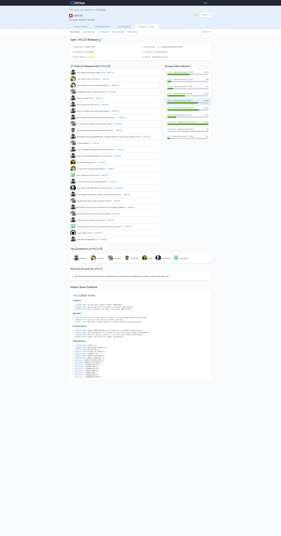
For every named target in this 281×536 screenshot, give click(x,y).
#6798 (101, 162)
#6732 (84, 307)
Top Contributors (103, 32)
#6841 (114, 85)
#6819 (115, 214)
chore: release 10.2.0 (84, 233)
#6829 (118, 130)
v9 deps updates (82, 143)
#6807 (109, 73)
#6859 (98, 98)
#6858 (102, 239)
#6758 (115, 201)
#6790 (97, 233)
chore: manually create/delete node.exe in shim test (95, 150)
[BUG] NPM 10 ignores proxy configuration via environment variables (100, 207)
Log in (206, 3)
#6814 (109, 220)
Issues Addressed (89, 32)
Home (71, 10)
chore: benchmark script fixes (87, 105)
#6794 (111, 92)
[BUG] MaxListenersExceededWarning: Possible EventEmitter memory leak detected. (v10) (108, 137)
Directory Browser (118, 32)
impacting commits (161, 57)
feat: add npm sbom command (88, 79)
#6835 (130, 207)
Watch (205, 15)
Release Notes (132, 32)
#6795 (114, 111)
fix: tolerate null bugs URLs (86, 162)
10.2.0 (76, 295)
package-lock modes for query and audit (91, 92)
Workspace (79, 360)
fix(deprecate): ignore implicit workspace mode (93, 201)
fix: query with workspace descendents (90, 169)
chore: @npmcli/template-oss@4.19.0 (90, 73)
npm (82, 10)
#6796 (119, 150)
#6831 (127, 227)
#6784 (120, 117)
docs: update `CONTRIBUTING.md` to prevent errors (94, 188)
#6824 (103, 105)
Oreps (77, 10)
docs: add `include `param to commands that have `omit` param (99, 227)
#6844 (118, 188)
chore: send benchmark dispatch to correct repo (93, 156)
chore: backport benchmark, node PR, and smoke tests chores (98, 194)
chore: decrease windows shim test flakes (91, 182)
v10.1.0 (159, 47)
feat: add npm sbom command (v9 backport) (92, 85)
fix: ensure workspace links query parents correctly (94, 130)
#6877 (126, 194)
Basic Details (75, 32)
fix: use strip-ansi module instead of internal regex (94, 124)
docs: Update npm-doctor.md (87, 175)
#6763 (145, 137)
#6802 (116, 156)
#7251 (94, 143)
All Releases (89, 10)
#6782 (110, 169)
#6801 (104, 79)
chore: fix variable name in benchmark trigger (92, 111)
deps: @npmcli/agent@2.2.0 (87, 239)
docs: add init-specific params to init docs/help (93, 214)
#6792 (112, 182)
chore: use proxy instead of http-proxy (90, 220)
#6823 (117, 124)
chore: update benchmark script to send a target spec (95, 117)
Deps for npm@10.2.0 (84, 98)
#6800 (103, 175)
